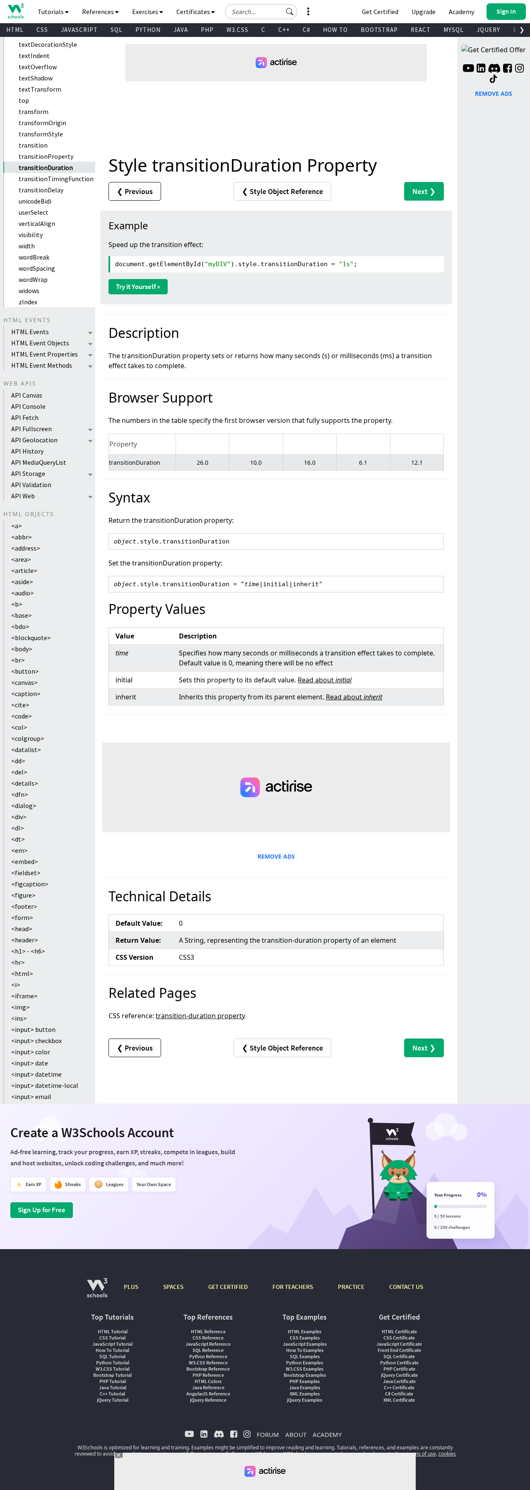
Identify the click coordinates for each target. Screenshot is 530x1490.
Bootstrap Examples (305, 1375)
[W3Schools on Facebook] (507, 69)
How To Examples (304, 1350)
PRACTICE (351, 1287)
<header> (24, 940)
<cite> (20, 705)
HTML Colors (208, 1381)
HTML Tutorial (113, 1331)
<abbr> (21, 537)
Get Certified (380, 11)
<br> (18, 660)
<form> (22, 917)
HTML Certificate (399, 1331)
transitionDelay (41, 190)
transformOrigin (42, 123)
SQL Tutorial (112, 1356)
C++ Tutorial (112, 1394)
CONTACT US (406, 1287)
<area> (21, 559)
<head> (21, 929)
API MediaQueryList (38, 462)
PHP (207, 30)
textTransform (40, 89)
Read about (325, 679)
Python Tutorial (112, 1362)
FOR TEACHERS (292, 1287)
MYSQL (453, 30)
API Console (28, 406)
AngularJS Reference (208, 1394)
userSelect (33, 212)
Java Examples (304, 1387)
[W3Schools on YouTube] (468, 69)
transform (33, 111)
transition (33, 145)
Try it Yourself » (138, 286)
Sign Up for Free (41, 1209)
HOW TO (335, 30)
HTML (15, 30)
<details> (24, 783)
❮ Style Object (282, 191)
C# (306, 30)
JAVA (180, 30)
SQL (117, 30)
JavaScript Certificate (399, 1344)
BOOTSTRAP (379, 30)
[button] (290, 12)
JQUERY (488, 30)
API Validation (31, 484)
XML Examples (305, 1394)
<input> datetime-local (44, 1085)
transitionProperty (46, 156)
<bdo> (20, 626)
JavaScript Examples (305, 1344)
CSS (42, 30)
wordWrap (33, 279)
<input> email (31, 1096)
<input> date (29, 1063)
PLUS (131, 1287)
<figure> (23, 895)
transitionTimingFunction (56, 179)
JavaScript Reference (208, 1344)
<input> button (33, 1029)
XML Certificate (399, 1400)
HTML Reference (208, 1331)
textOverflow (38, 67)
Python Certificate (399, 1362)
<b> (16, 604)
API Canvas (26, 395)
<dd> (18, 761)
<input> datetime (36, 1074)
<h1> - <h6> (28, 951)
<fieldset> (26, 873)
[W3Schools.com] (97, 1292)
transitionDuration (46, 167)
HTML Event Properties (44, 354)
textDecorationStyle (48, 44)
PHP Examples (304, 1381)
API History (27, 451)
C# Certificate (399, 1394)
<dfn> (19, 794)
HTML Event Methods (41, 365)
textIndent (34, 55)
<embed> (24, 861)
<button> (25, 671)
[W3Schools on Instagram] (519, 69)
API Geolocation (34, 440)
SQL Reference (208, 1350)
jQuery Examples (304, 1400)
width (27, 246)
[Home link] (15, 11)
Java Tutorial (112, 1387)
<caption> (26, 693)
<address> (25, 548)
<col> (19, 727)
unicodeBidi (35, 201)
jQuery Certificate (399, 1375)
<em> (19, 850)
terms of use (421, 1453)
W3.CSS (237, 30)
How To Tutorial (112, 1350)
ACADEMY (327, 1434)
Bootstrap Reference (208, 1369)
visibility (31, 235)
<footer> (24, 906)
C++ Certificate (399, 1387)
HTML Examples (304, 1331)
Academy (461, 11)
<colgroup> (27, 738)
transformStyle (41, 134)
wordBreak (34, 257)
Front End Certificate (399, 1350)
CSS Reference (208, 1338)
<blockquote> (31, 637)
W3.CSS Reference (208, 1362)
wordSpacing (37, 268)
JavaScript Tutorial (112, 1344)
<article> (24, 570)
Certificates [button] (193, 11)
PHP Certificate (399, 1369)
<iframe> (24, 996)
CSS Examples (305, 1338)
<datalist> (26, 749)
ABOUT (295, 1434)
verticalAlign (37, 223)
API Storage (28, 473)
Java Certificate (399, 1381)
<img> (20, 1007)
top (24, 100)
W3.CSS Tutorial (113, 1369)
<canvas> (24, 682)
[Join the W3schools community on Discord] (494, 69)
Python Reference (208, 1356)
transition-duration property (200, 1015)
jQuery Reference (208, 1400)
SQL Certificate (399, 1356)
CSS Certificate (399, 1338)
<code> (21, 716)
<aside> (22, 582)
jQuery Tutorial (112, 1400)
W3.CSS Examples (304, 1369)
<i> (15, 984)
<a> (16, 526)
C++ (284, 30)
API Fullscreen (31, 429)
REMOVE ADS (276, 856)
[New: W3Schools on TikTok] (493, 79)
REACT (421, 30)
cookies (447, 1453)
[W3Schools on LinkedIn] (481, 69)
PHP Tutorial (112, 1381)
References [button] (98, 11)
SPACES (173, 1287)
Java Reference (208, 1387)
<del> (19, 772)
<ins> (19, 1018)
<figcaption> (29, 884)
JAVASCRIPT (79, 30)
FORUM (268, 1434)
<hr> (18, 962)
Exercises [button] (145, 11)
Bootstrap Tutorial (112, 1375)
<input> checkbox (36, 1040)
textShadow (36, 78)
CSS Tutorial (112, 1338)
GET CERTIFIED (228, 1287)
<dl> (17, 828)
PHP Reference (208, 1375)
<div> (18, 817)
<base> (21, 615)
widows (29, 290)
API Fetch (25, 417)
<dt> (18, 839)
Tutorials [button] (51, 11)
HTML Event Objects (40, 343)
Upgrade (424, 11)
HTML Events (30, 332)
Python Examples (304, 1362)
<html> (22, 973)
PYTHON (148, 30)
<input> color (30, 1052)
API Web (23, 496)
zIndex (28, 302)
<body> (21, 649)
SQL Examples (305, 1356)
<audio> (22, 593)
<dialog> (23, 805)
